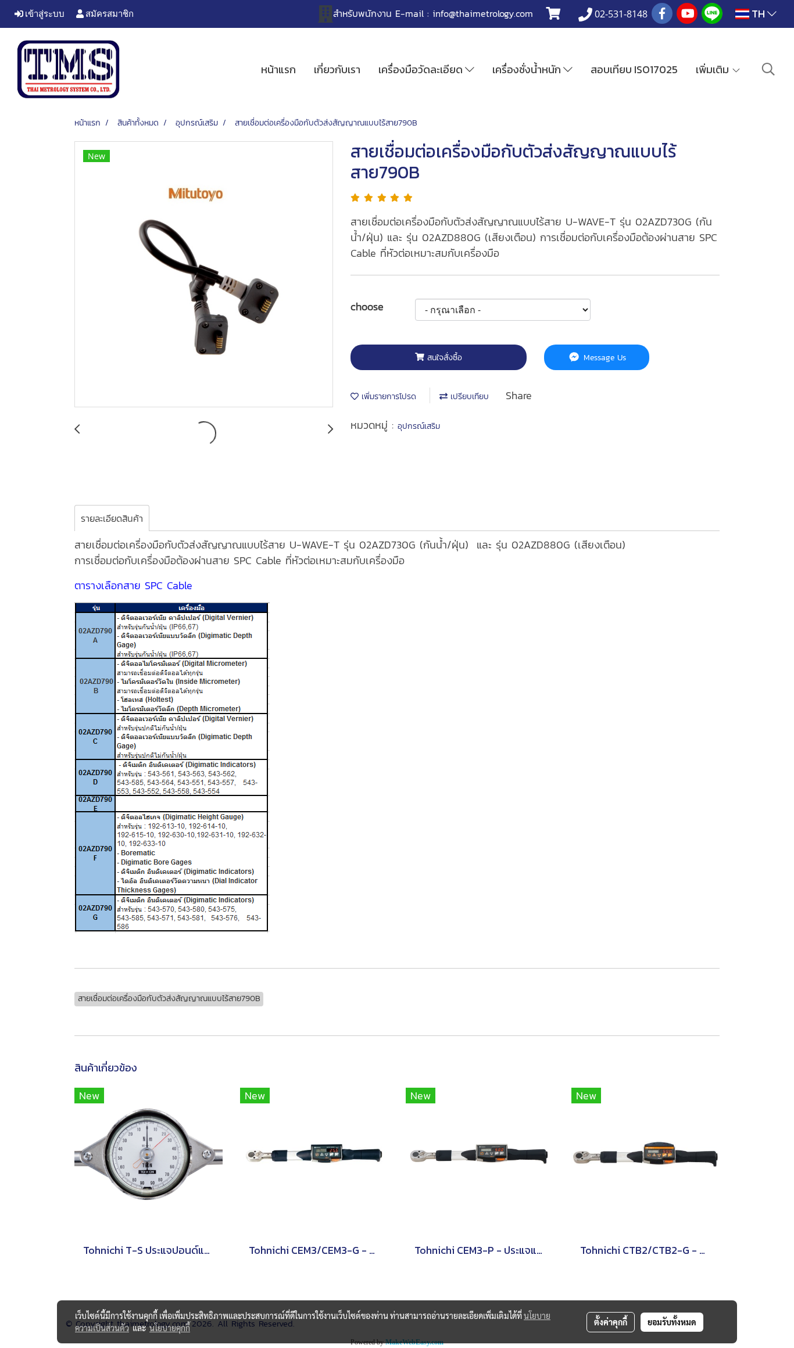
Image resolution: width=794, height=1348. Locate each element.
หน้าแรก (278, 69)
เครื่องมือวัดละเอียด (421, 69)
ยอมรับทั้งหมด (672, 1322)
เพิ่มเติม (713, 69)
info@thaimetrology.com (482, 13)
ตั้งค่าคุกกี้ (610, 1322)
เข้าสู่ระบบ (44, 13)
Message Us (603, 358)
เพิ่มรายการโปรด (387, 396)
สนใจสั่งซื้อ (443, 358)
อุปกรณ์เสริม (419, 426)
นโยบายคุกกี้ (169, 1327)
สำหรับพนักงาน (362, 13)
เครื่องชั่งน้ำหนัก (527, 69)
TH (758, 13)
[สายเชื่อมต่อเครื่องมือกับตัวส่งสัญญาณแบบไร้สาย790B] (203, 275)
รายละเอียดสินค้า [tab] (112, 518)
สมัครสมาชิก (109, 13)
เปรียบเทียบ (468, 396)
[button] (768, 69)
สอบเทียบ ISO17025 (634, 69)
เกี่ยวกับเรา (337, 69)
